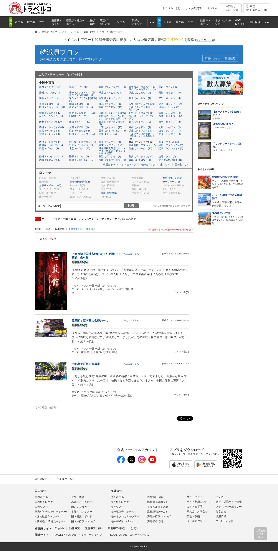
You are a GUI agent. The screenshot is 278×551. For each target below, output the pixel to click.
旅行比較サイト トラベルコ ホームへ (54, 479)
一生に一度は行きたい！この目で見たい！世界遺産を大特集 (227, 218)
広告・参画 (193, 516)
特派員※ (90, 229)
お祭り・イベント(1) (50, 185)
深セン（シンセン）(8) (51, 116)
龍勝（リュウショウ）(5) (112, 159)
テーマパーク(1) (171, 181)
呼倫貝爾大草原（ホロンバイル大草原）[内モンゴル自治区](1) (112, 150)
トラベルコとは (171, 8)
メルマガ (212, 8)
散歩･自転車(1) (109, 192)
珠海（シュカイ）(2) (50, 112)
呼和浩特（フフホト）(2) (142, 145)
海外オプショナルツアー (125, 516)
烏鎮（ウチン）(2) (168, 87)
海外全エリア (148, 164)
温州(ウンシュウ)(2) (50, 92)
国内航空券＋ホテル (48, 516)
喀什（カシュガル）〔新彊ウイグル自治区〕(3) (82, 93)
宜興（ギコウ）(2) (49, 104)
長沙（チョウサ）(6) (80, 130)
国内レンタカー (80, 506)
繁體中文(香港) (116, 528)
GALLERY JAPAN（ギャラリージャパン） (80, 534)
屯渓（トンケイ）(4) (170, 134)
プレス (219, 496)
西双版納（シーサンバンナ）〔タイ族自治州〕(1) (112, 117)
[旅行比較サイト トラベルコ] (36, 32)
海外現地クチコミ (157, 511)
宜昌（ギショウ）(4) (170, 98)
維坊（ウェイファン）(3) (112, 87)
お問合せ (230, 8)
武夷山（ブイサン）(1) (111, 145)
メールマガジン (196, 521)
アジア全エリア (128, 164)
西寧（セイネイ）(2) (170, 121)
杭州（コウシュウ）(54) (52, 107)
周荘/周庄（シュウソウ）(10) (142, 117)
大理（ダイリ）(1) (79, 127)
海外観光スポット (157, 501)
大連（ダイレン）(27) (110, 127)
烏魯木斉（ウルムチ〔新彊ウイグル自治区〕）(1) (142, 88)
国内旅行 (40, 491)
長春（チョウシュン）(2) (112, 130)
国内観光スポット (81, 516)
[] (205, 39)
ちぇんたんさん (131, 253)
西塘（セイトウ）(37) (170, 116)
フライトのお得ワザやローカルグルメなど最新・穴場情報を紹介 (227, 182)
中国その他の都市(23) (170, 159)
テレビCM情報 (224, 521)
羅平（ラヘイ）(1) (79, 156)
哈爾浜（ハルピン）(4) (51, 145)
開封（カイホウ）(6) (170, 92)
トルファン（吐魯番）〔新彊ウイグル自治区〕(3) (142, 136)
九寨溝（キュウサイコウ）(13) (111, 99)
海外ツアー (117, 506)
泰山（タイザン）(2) (140, 127)
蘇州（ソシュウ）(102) (51, 127)
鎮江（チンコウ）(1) (170, 130)
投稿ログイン (212, 58)
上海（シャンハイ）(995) (112, 112)
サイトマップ (194, 496)
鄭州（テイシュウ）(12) (82, 134)
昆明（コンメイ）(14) (170, 104)
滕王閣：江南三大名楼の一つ (90, 320)
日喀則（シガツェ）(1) (81, 116)
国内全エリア (182, 164)
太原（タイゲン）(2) (170, 127)
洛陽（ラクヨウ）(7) (50, 159)
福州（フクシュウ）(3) (171, 145)
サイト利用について (198, 501)
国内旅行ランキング (83, 521)
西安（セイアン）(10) (51, 121)
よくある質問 (194, 8)
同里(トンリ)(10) (108, 134)
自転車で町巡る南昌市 (86, 363)
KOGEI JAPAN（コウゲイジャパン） (131, 534)
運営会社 (221, 511)
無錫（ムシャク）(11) (140, 148)
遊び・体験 (77, 497)
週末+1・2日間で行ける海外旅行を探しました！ (227, 200)
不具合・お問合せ (197, 511)
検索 (131, 205)
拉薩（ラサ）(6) (167, 156)
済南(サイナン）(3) (169, 107)
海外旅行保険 (155, 497)
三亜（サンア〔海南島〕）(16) (139, 108)
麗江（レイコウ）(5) (140, 159)
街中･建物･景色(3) (80, 181)
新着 (48, 229)
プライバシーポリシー (229, 506)
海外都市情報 (155, 521)
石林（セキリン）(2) (140, 121)
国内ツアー (41, 506)
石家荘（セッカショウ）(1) (112, 122)
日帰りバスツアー (81, 511)
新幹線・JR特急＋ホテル (51, 521)
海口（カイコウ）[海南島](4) (83, 99)
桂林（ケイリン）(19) (110, 104)
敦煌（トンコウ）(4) (50, 142)
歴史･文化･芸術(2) (172, 178)
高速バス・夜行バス (83, 501)
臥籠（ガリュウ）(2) (140, 92)
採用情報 (221, 516)
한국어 (135, 528)
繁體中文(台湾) (94, 528)
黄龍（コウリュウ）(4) (81, 107)
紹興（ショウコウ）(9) (141, 112)
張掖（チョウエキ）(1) (141, 130)
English (59, 528)
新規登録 (230, 58)
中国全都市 (109, 164)
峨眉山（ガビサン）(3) (111, 92)
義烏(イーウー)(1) (78, 87)
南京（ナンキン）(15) (110, 142)
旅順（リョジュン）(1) (81, 159)
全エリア (165, 164)
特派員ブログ (60, 52)
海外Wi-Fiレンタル (121, 521)
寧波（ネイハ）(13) (169, 142)
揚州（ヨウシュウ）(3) (51, 156)
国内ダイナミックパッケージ (52, 511)
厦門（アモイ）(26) (49, 87)
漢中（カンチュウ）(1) (51, 98)
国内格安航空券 (44, 501)
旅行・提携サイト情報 (229, 501)
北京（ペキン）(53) (79, 148)
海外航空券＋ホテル (122, 511)
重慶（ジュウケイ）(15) (82, 112)
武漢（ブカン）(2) (49, 148)
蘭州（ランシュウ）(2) (141, 156)
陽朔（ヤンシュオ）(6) (171, 148)
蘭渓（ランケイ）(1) (110, 156)
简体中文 (74, 528)
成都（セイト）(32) (79, 121)
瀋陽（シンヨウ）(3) (170, 112)
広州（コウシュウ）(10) (142, 104)
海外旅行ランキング (159, 516)
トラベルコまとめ (157, 506)
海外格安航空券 (120, 501)
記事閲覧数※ (75, 229)
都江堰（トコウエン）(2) (82, 142)
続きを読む (82, 278)
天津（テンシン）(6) (50, 134)
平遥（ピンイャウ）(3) (81, 145)
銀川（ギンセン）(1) (140, 98)
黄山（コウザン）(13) (110, 107)
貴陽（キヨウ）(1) (79, 104)
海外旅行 (116, 491)
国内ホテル (41, 497)
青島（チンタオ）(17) (51, 130)
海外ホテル (117, 497)
